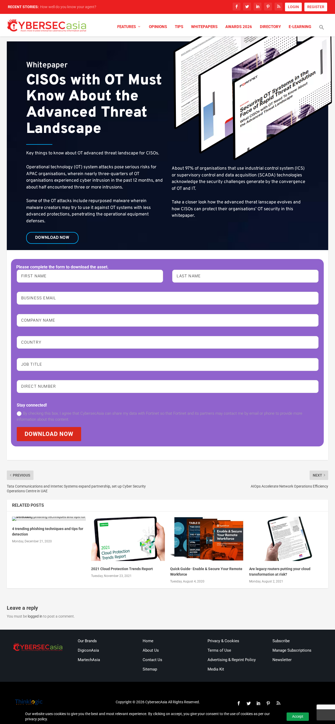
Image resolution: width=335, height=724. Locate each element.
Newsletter (282, 659)
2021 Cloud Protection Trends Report (122, 569)
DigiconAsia (88, 650)
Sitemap (150, 669)
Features (126, 27)
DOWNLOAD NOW (49, 434)
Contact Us (152, 659)
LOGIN (293, 7)
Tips (179, 27)
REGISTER (315, 7)
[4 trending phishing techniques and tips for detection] (49, 519)
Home (148, 641)
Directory (270, 27)
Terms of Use (219, 650)
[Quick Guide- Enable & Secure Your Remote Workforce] (207, 539)
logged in (35, 616)
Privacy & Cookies (223, 641)
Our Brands (87, 641)
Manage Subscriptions (291, 650)
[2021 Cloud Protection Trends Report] (128, 539)
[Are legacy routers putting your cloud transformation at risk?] (286, 539)
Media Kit (216, 669)
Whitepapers (204, 27)
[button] (321, 31)
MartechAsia (89, 659)
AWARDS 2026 (238, 27)
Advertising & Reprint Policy (232, 659)
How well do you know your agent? (68, 7)
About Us (151, 650)
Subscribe (281, 641)
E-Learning (300, 27)
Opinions (158, 27)
